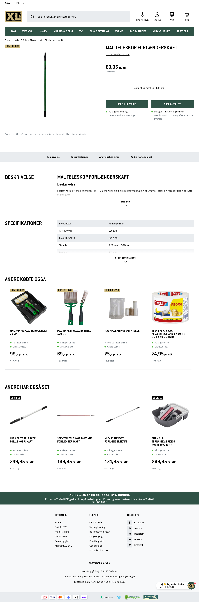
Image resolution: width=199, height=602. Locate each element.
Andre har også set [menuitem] (141, 156)
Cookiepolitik (95, 546)
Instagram (139, 533)
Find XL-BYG (61, 527)
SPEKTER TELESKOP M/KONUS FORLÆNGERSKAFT (74, 440)
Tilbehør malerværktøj (55, 40)
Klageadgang (95, 536)
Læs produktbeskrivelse (118, 53)
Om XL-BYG (61, 536)
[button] (49, 86)
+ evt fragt (110, 71)
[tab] (13, 31)
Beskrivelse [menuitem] (53, 156)
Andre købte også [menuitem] (109, 156)
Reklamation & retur (99, 532)
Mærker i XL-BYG (63, 546)
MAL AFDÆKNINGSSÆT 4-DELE (122, 330)
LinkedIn (138, 539)
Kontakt (59, 522)
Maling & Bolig (21, 40)
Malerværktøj (36, 40)
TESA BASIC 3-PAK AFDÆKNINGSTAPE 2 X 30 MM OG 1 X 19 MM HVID (168, 333)
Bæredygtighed (62, 541)
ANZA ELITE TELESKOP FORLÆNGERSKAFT (23, 440)
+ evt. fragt (14, 360)
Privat (8, 3)
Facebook (139, 522)
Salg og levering (97, 527)
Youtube (138, 528)
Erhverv (20, 3)
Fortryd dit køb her (98, 550)
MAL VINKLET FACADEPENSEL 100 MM (74, 332)
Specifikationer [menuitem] (79, 156)
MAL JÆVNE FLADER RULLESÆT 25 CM (28, 332)
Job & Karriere (62, 532)
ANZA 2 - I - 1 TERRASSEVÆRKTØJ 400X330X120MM (163, 441)
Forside (8, 40)
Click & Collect (96, 522)
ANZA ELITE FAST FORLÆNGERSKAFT (115, 440)
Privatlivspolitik (96, 541)
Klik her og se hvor (174, 111)
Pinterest (138, 544)
